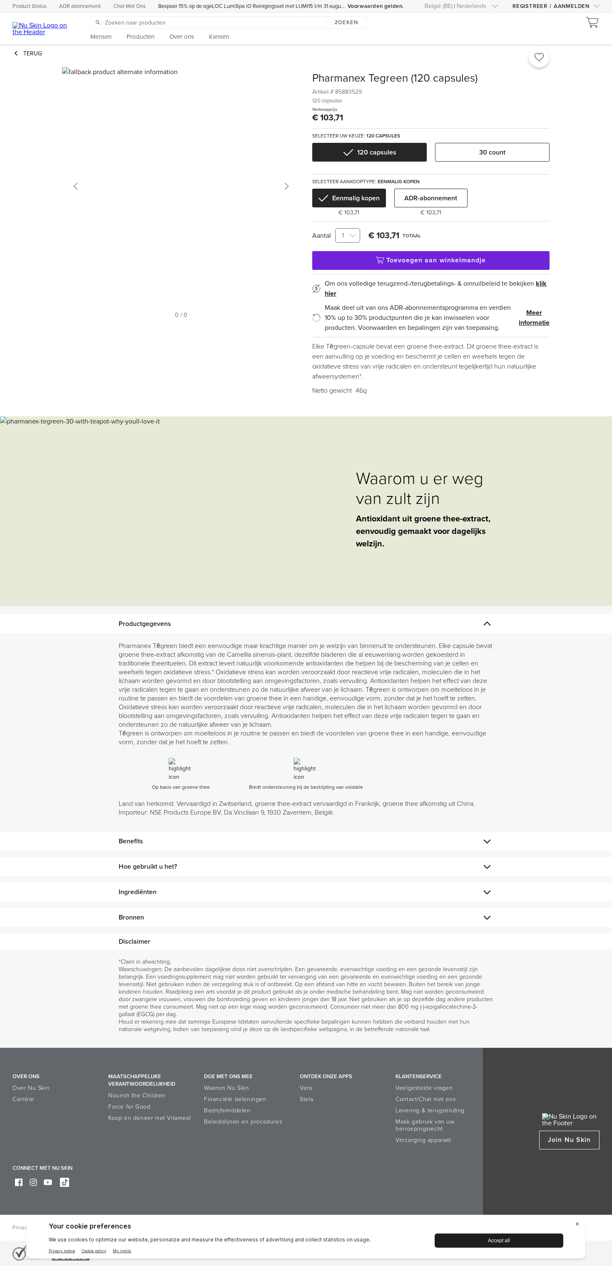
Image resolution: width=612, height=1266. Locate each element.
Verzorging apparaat (423, 1140)
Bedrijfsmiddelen (227, 1110)
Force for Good (129, 1106)
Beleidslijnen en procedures (243, 1121)
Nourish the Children (137, 1095)
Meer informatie (534, 318)
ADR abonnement (80, 6)
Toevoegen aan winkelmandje (436, 260)
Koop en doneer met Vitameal (149, 1117)
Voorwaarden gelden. (376, 6)
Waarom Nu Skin (226, 1088)
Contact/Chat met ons (425, 1099)
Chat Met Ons (129, 6)
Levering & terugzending (430, 1110)
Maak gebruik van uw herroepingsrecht (425, 1125)
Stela (306, 1099)
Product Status (29, 6)
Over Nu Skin (31, 1088)
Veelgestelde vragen (424, 1088)
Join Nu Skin (569, 1140)
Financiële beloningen (235, 1099)
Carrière (23, 1099)
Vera (306, 1088)
